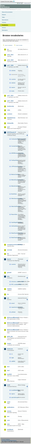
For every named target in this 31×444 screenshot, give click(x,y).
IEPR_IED (10, 336)
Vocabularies (5, 25)
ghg (8, 276)
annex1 (13, 303)
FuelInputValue (14, 160)
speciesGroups (14, 397)
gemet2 (9, 272)
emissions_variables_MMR (14, 281)
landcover (10, 348)
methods (13, 82)
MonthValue (14, 194)
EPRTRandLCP (11, 132)
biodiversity (10, 106)
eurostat (9, 250)
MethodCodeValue (14, 186)
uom (8, 420)
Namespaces (5, 30)
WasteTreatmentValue (14, 237)
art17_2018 (10, 101)
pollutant (13, 312)
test (8, 416)
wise (8, 424)
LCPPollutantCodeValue (14, 166)
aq (8, 49)
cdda (8, 110)
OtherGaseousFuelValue (14, 198)
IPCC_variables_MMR (14, 284)
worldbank (10, 429)
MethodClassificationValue (14, 179)
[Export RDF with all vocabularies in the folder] (27, 67)
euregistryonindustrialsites (12, 244)
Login (20, 3)
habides (9, 289)
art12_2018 (10, 60)
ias (8, 294)
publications (10, 407)
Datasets (4, 14)
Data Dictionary (13, 9)
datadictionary (11, 117)
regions (13, 393)
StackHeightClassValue (14, 222)
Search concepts (19, 45)
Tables (3, 17)
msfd (8, 385)
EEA (8, 1)
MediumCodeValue (14, 174)
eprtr (8, 127)
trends (12, 91)
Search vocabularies (8, 45)
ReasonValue (14, 214)
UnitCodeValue (14, 226)
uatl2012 (13, 361)
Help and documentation (7, 12)
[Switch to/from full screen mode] (22, 3)
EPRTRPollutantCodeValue (14, 153)
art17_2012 (10, 95)
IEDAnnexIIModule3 (12, 323)
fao (8, 253)
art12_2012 (10, 54)
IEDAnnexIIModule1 (12, 317)
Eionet (8, 9)
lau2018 (9, 374)
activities (13, 70)
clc (12, 354)
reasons (13, 87)
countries (13, 79)
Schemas (4, 22)
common (9, 114)
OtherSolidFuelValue (14, 206)
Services (4, 27)
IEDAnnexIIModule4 (12, 329)
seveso (9, 411)
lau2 (8, 370)
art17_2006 (10, 65)
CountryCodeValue (14, 146)
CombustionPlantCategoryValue (14, 139)
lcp (8, 379)
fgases (9, 259)
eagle (12, 357)
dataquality (10, 123)
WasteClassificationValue (14, 233)
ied (8, 298)
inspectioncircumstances (14, 307)
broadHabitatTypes (14, 390)
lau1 (8, 366)
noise (8, 402)
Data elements (5, 19)
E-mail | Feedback (6, 439)
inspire (9, 343)
